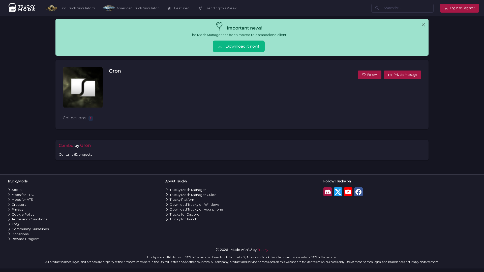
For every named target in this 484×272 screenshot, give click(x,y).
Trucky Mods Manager (188, 190)
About (17, 190)
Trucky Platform (182, 199)
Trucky (262, 250)
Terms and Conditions (29, 219)
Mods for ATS (22, 199)
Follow (372, 75)
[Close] (423, 25)
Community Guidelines (30, 229)
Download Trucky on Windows (194, 204)
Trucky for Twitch (183, 219)
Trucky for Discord (184, 214)
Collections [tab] (77, 117)
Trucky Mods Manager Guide (193, 195)
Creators (19, 204)
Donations (20, 234)
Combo (66, 145)
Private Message (405, 75)
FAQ (15, 224)
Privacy (17, 209)
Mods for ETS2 (23, 195)
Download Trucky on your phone (196, 209)
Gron (115, 71)
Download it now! (242, 46)
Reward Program (26, 239)
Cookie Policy (23, 214)
